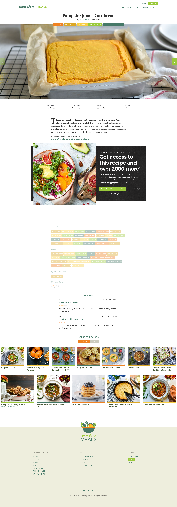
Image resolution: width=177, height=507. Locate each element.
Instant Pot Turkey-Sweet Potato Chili (60, 369)
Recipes (129, 7)
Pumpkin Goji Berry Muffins (13, 405)
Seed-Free (55, 239)
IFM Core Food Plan (59, 262)
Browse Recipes (87, 462)
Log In (143, 3)
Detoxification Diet (68, 258)
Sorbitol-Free (69, 254)
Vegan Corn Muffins (85, 368)
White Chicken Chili (111, 368)
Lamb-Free (100, 235)
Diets (138, 7)
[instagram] (93, 491)
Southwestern (70, 24)
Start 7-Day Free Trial (112, 189)
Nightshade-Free (102, 243)
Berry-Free (56, 231)
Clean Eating (112, 254)
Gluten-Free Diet (83, 258)
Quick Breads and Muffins (113, 24)
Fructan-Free (101, 254)
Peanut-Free (56, 235)
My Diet (94, 341)
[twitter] (88, 491)
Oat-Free (93, 239)
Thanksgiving (57, 276)
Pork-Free (76, 239)
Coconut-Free (57, 243)
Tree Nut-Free (89, 243)
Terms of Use (39, 471)
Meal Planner (86, 456)
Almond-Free (90, 231)
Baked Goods (82, 24)
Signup (131, 460)
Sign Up (153, 3)
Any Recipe (83, 341)
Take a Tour (134, 189)
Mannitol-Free (57, 254)
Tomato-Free (114, 243)
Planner (120, 7)
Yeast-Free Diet (78, 266)
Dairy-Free (112, 239)
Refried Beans (134, 368)
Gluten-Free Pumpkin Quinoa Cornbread (70, 139)
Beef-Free (84, 239)
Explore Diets (86, 465)
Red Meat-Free (68, 235)
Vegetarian (67, 266)
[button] (174, 61)
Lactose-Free (81, 254)
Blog (155, 7)
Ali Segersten (84, 20)
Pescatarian (56, 266)
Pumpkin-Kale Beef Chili (153, 405)
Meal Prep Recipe (95, 24)
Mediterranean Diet (114, 262)
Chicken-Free (115, 231)
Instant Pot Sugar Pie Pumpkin (36, 369)
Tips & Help (134, 456)
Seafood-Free (66, 239)
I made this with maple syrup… (71, 319)
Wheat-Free (78, 243)
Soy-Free (108, 235)
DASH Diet (55, 258)
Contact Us (38, 468)
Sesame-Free (79, 235)
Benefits (147, 7)
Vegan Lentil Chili (9, 368)
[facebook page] (84, 491)
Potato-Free (79, 231)
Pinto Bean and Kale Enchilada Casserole (162, 369)
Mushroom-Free (67, 231)
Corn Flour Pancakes (81, 405)
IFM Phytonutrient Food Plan (79, 262)
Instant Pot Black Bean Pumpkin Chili (51, 406)
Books (36, 465)
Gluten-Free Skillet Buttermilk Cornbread (120, 406)
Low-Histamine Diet (99, 262)
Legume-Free (102, 239)
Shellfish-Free (118, 235)
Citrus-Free (68, 243)
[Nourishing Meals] (33, 7)
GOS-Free (91, 254)
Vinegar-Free (90, 235)
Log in (130, 463)
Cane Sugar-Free (102, 231)
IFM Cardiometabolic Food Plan (102, 258)
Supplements (39, 474)
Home (35, 456)
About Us (37, 459)
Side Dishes (58, 24)
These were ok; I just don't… (70, 302)
